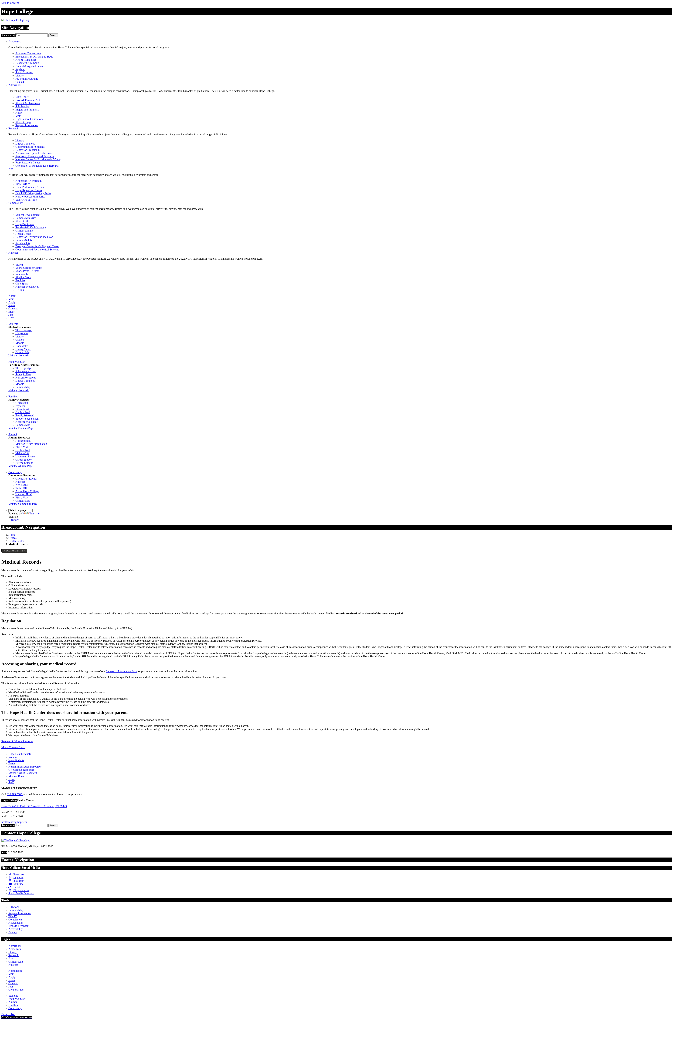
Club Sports (22, 283)
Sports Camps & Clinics (28, 267)
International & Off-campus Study (34, 56)
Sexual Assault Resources (22, 772)
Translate (34, 513)
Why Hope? (22, 96)
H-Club (19, 289)
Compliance (15, 919)
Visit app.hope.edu (18, 355)
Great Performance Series (29, 187)
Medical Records (17, 776)
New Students (16, 760)
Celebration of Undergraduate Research (37, 165)
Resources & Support (27, 62)
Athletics (13, 252)
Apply (18, 112)
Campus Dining (24, 230)
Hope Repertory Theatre (28, 190)
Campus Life (15, 202)
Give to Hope (15, 989)
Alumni (12, 434)
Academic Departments (28, 53)
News (11, 305)
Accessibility (15, 928)
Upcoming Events (25, 456)
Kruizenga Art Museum (28, 180)
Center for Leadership (27, 149)
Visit (18, 115)
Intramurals (21, 274)
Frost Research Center (27, 162)
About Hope (15, 970)
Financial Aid (22, 409)
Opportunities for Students (30, 146)
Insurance (13, 757)
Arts (10, 168)
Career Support (23, 459)
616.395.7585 (15, 794)
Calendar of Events (26, 478)
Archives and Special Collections (33, 153)
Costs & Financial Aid (27, 100)
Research (13, 128)
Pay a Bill (20, 405)
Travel (11, 763)
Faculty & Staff (16, 361)
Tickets (19, 264)
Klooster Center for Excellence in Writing (38, 159)
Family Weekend (24, 415)
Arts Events (21, 484)
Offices (12, 537)
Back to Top (8, 1014)
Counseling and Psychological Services (37, 249)
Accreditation (15, 922)
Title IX (12, 916)
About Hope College (27, 491)
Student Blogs (23, 122)
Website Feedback (18, 925)
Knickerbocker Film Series (30, 196)
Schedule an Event (25, 371)
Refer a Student (24, 462)
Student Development (27, 214)
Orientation (21, 402)
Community (15, 472)
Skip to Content (10, 2)
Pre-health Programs (26, 78)
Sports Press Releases (27, 270)
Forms (11, 779)
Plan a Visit (21, 447)
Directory (13, 519)
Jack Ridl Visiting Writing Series (33, 193)
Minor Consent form (13, 747)
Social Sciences (24, 72)
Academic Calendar (26, 421)
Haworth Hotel (23, 494)
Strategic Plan (23, 374)
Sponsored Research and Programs (34, 156)
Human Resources (25, 377)
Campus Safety (23, 240)
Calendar (13, 308)
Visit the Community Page (23, 503)
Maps (11, 311)
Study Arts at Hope (26, 199)
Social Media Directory (21, 893)
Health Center (23, 233)
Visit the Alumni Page (20, 465)
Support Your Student (27, 418)
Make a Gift (22, 453)
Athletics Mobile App (27, 286)
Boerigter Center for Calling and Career (37, 246)
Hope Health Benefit (19, 753)
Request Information (26, 125)
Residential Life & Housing (30, 227)
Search (53, 35)
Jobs (10, 314)
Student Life (22, 221)
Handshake (21, 345)
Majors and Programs (27, 109)
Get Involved (22, 412)
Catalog (19, 81)
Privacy (12, 932)
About (11, 295)
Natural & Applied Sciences (30, 66)
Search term (8, 35)
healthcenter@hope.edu (14, 822)
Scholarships (22, 106)
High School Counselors (29, 119)
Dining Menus (23, 349)
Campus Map (22, 352)
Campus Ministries (25, 217)
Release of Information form (121, 671)
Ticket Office (22, 183)
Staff (11, 782)
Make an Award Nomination (31, 443)
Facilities (20, 280)
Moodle (19, 342)
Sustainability (22, 243)
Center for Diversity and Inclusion (34, 236)
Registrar (20, 69)
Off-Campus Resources (21, 769)
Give (11, 317)
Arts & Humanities (25, 59)
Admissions (14, 84)
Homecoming (22, 440)
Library (19, 75)
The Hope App (23, 330)
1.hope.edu (21, 333)
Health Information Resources (25, 766)
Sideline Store (23, 277)
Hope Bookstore (24, 224)
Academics (14, 41)
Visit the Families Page (21, 428)
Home (11, 534)
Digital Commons (25, 143)
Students (13, 323)
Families (13, 396)
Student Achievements (27, 103)
